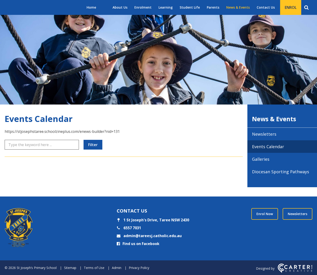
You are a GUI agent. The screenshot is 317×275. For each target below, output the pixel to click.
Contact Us (266, 7)
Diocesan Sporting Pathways (280, 171)
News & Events (238, 7)
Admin (116, 267)
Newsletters (264, 134)
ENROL (291, 7)
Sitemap (70, 267)
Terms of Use (94, 267)
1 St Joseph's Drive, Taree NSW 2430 (156, 220)
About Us (120, 7)
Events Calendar (268, 146)
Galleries (260, 159)
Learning (165, 7)
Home (91, 7)
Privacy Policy (139, 267)
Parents (213, 7)
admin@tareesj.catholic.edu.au (152, 235)
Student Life (190, 7)
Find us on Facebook (141, 243)
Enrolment (143, 7)
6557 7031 (132, 227)
